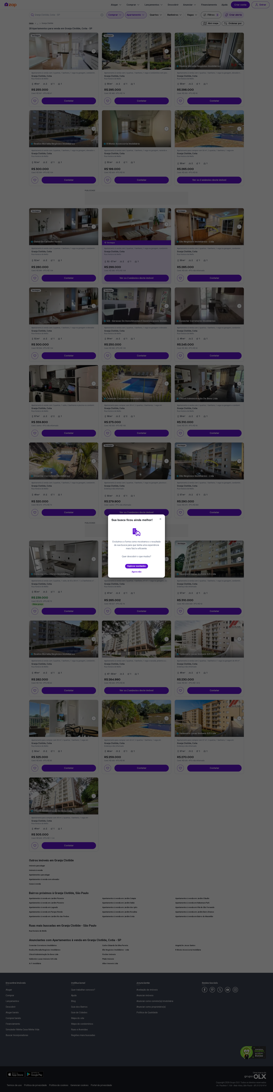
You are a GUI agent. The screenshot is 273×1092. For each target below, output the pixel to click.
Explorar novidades (136, 566)
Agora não (136, 572)
